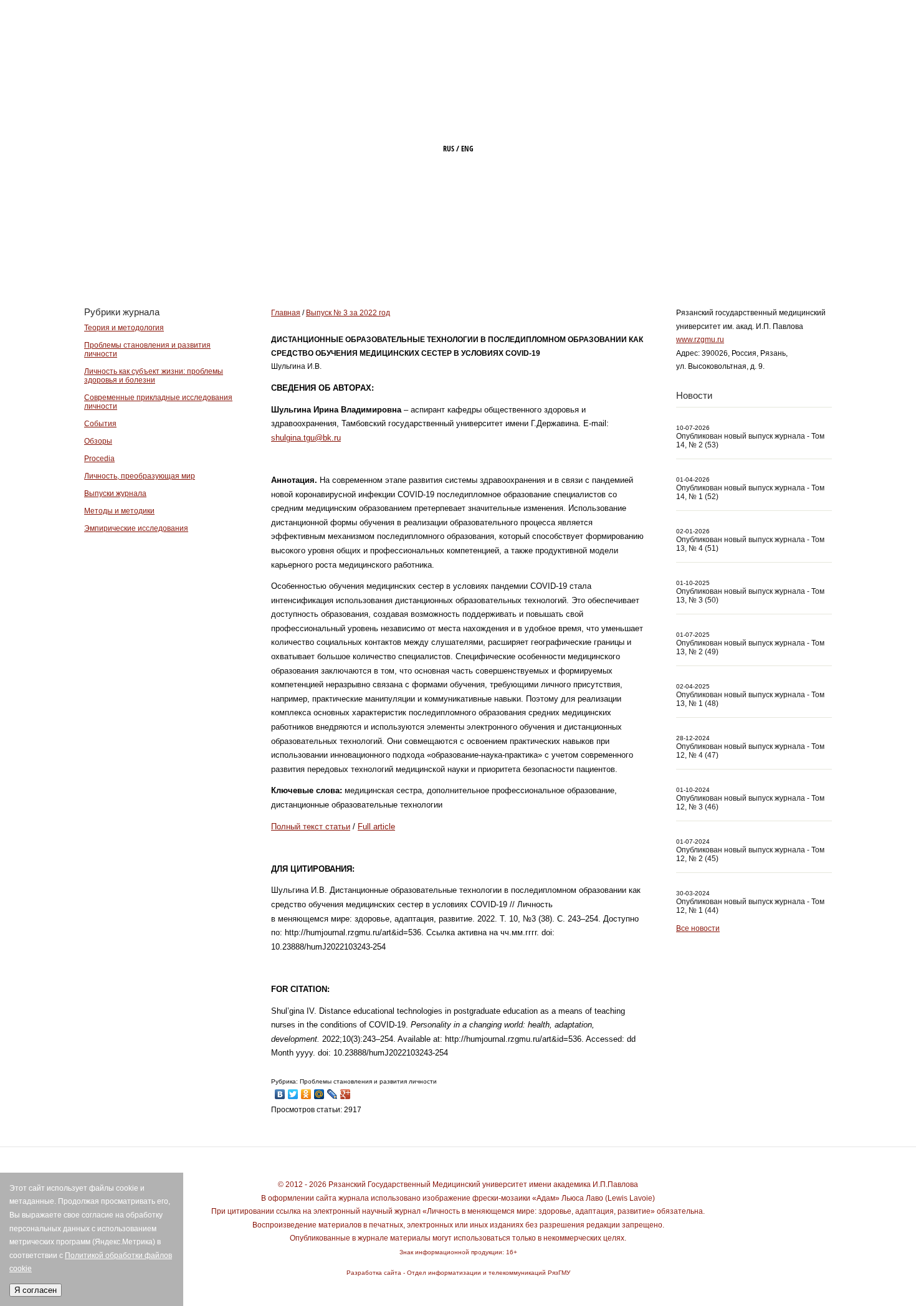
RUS (448, 148)
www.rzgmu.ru (700, 339)
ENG (467, 148)
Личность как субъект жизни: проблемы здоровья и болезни (153, 375)
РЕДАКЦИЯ (535, 260)
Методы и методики (119, 511)
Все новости (698, 928)
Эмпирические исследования (136, 528)
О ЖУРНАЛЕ (450, 260)
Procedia (99, 458)
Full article (376, 826)
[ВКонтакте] (280, 1091)
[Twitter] (293, 1091)
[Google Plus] (345, 1091)
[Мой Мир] (319, 1091)
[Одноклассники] (306, 1091)
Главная (370, 260)
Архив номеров (710, 260)
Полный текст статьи (310, 826)
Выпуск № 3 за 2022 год (348, 312)
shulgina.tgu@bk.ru (306, 437)
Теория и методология (124, 327)
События (100, 423)
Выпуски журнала (115, 493)
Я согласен (35, 1290)
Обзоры (98, 441)
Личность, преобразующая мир (139, 476)
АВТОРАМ (616, 260)
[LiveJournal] (332, 1091)
